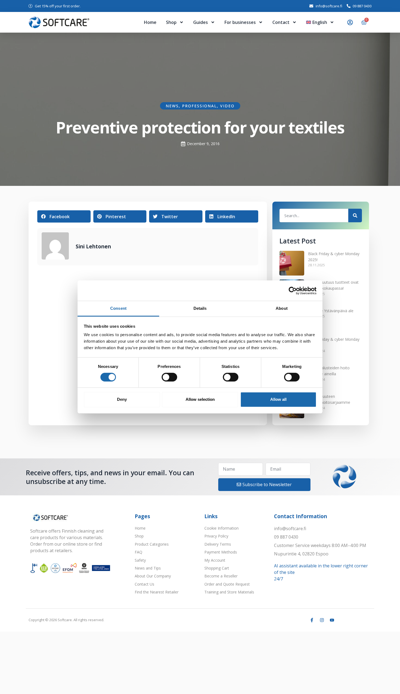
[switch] (169, 377)
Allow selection (200, 399)
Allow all (278, 399)
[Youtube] (332, 620)
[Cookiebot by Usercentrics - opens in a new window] (292, 290)
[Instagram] (322, 620)
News (172, 105)
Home (150, 22)
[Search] (355, 215)
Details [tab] (200, 308)
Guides (200, 22)
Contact (281, 22)
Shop (171, 22)
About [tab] (282, 308)
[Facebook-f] (311, 620)
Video (227, 105)
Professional (199, 105)
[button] (64, 216)
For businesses (240, 22)
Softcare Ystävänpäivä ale (330, 310)
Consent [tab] (118, 308)
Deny (122, 399)
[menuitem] (320, 22)
